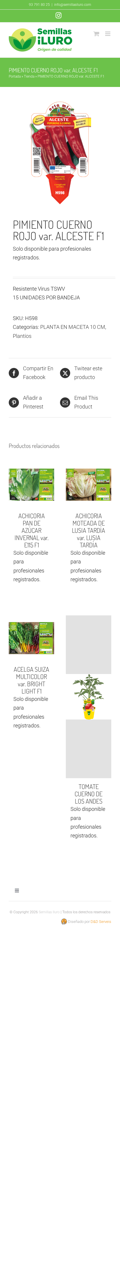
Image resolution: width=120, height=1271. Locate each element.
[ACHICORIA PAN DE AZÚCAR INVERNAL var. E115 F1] (31, 484)
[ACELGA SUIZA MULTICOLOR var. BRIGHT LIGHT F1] (31, 638)
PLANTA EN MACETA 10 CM (72, 327)
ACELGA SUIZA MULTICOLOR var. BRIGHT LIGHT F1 (31, 680)
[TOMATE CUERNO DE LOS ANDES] (88, 696)
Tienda (29, 76)
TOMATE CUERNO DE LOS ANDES (89, 793)
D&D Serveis (101, 921)
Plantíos (22, 336)
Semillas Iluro (49, 912)
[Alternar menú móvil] (108, 34)
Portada (15, 76)
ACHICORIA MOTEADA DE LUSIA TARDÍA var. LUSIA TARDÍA (88, 530)
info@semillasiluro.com (72, 5)
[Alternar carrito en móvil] (96, 34)
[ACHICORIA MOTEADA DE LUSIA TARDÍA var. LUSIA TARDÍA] (88, 484)
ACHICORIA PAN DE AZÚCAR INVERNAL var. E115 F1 (32, 530)
